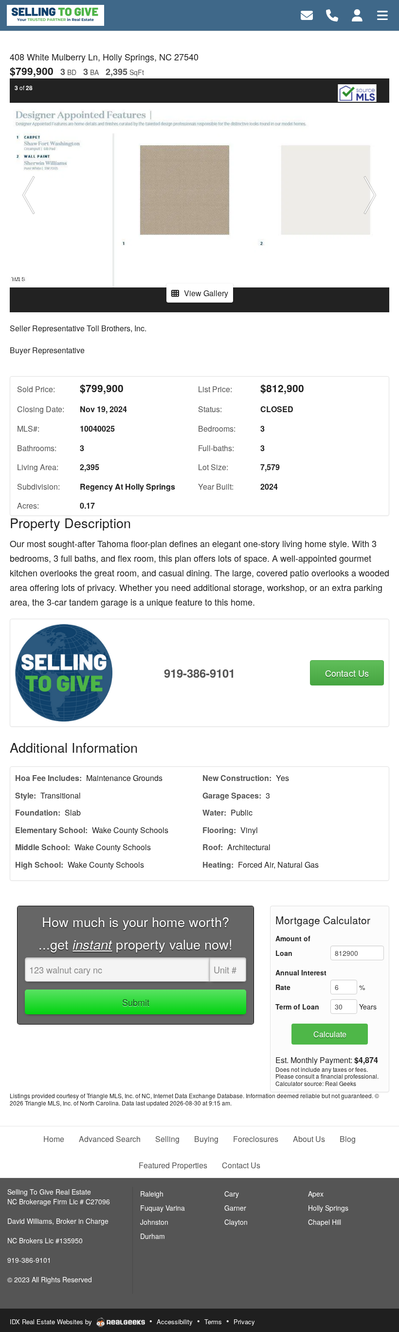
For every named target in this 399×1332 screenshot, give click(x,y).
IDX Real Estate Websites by (52, 1321)
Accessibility (175, 1321)
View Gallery (206, 293)
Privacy (244, 1321)
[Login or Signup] (357, 14)
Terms (213, 1321)
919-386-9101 (199, 673)
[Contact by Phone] (332, 14)
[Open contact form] (307, 14)
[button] (29, 195)
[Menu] (382, 14)
